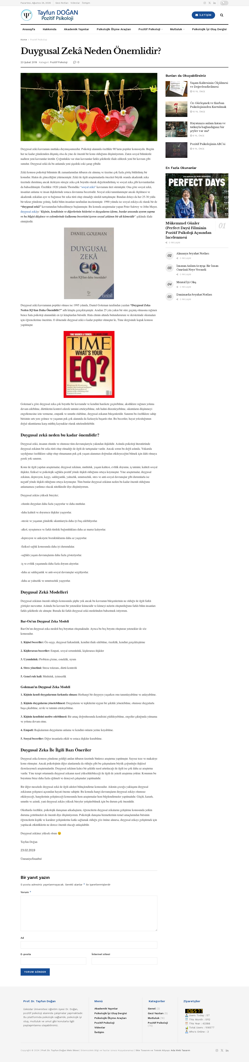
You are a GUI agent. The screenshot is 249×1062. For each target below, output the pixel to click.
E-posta (26, 954)
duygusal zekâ (29, 211)
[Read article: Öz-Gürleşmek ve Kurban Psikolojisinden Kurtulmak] (176, 109)
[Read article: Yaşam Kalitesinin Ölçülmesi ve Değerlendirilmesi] (176, 89)
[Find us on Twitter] (209, 3)
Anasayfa (28, 29)
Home (24, 39)
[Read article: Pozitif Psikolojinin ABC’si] (176, 150)
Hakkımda (49, 29)
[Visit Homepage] (70, 15)
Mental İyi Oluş (186, 282)
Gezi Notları (61, 3)
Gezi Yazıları (156, 1013)
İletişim (86, 3)
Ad (22, 937)
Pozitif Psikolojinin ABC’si (207, 144)
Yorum (26, 892)
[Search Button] (221, 15)
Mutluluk (176, 29)
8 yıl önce (198, 135)
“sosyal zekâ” (88, 187)
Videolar (75, 3)
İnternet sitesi (101, 954)
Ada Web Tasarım (180, 1050)
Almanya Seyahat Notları (192, 253)
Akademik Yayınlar (76, 29)
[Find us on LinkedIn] (214, 3)
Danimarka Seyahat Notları (194, 294)
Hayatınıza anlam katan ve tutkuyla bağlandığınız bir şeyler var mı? (207, 127)
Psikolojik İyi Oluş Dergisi (209, 29)
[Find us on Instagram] (205, 3)
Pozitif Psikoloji (149, 29)
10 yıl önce (198, 91)
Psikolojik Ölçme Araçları (114, 29)
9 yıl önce (198, 148)
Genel (152, 1008)
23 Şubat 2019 (29, 62)
